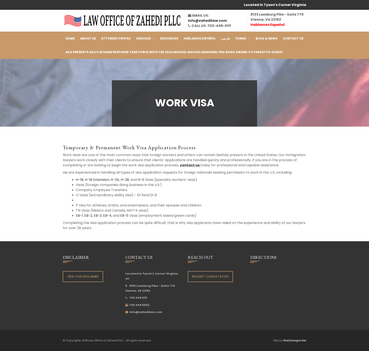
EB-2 (88, 215)
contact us (190, 165)
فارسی (225, 38)
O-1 (140, 195)
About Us (88, 38)
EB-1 (79, 215)
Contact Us (293, 38)
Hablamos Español (200, 38)
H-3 (141, 179)
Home (70, 38)
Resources (169, 38)
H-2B (125, 179)
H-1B (79, 179)
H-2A (115, 179)
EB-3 (98, 215)
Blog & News (266, 38)
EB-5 (124, 215)
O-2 (153, 195)
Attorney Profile (116, 38)
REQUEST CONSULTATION (210, 276)
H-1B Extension (97, 179)
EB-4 (107, 215)
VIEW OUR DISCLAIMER (83, 276)
